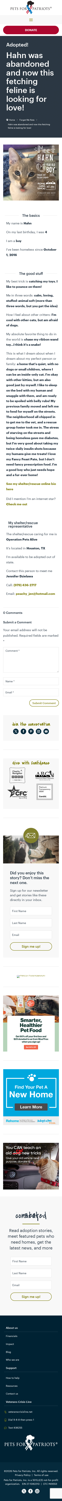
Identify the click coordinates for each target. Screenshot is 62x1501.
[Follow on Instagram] (38, 731)
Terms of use (41, 1475)
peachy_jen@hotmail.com (35, 594)
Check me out (16, 504)
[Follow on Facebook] (23, 731)
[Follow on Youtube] (46, 731)
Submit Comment (44, 703)
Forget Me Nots (26, 120)
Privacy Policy (22, 1475)
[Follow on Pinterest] (31, 731)
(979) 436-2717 (25, 585)
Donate (31, 30)
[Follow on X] (16, 731)
